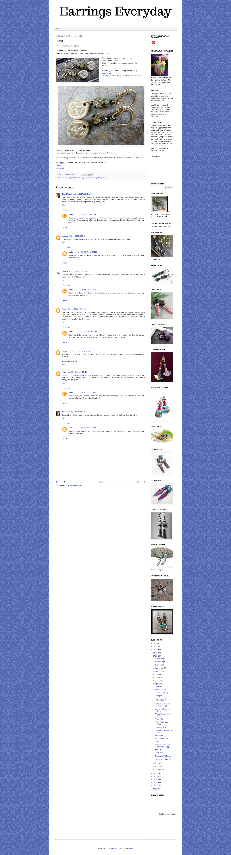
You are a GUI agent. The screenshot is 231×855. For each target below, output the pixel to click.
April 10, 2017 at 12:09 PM (78, 236)
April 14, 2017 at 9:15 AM (77, 372)
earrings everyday (68, 178)
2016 (155, 773)
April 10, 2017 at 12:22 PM (87, 252)
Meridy (65, 372)
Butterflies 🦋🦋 (161, 727)
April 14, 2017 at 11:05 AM (87, 393)
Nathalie (65, 271)
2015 (155, 776)
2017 (155, 656)
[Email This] (81, 174)
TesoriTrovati (67, 194)
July (157, 674)
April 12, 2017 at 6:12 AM (77, 309)
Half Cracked (159, 753)
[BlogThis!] (83, 174)
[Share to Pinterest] (91, 174)
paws (104, 178)
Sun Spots (158, 696)
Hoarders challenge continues (162, 700)
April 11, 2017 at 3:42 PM (78, 271)
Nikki (64, 412)
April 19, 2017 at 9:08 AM (76, 412)
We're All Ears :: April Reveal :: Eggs (162, 705)
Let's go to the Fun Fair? (163, 759)
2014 (155, 780)
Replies (67, 210)
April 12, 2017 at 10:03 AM (87, 332)
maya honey (98, 178)
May (157, 680)
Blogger (130, 849)
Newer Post (60, 482)
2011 (155, 789)
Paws (157, 742)
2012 (155, 786)
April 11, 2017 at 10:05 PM (87, 290)
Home (58, 28)
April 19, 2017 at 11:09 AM (87, 428)
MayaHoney (106, 73)
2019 (155, 650)
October (158, 665)
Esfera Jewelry (79, 178)
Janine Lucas (89, 178)
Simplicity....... (160, 686)
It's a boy (158, 750)
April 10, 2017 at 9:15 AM (82, 194)
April (157, 684)
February (158, 766)
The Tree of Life (160, 689)
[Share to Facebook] (88, 174)
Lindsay (65, 236)
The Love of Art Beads (163, 756)
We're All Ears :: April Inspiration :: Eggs (162, 746)
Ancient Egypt (160, 719)
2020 (155, 647)
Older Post (141, 482)
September (159, 668)
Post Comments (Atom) (74, 486)
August (158, 671)
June (157, 677)
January (158, 769)
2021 (155, 644)
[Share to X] (86, 174)
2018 (155, 653)
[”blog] (159, 212)
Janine (71, 215)
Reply (64, 205)
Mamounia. (159, 735)
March (157, 763)
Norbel (64, 309)
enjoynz (114, 849)
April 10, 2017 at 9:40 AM (87, 215)
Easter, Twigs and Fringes (161, 723)
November (159, 662)
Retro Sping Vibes (161, 739)
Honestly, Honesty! (161, 693)
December (159, 659)
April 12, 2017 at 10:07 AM (80, 351)
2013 (155, 783)
